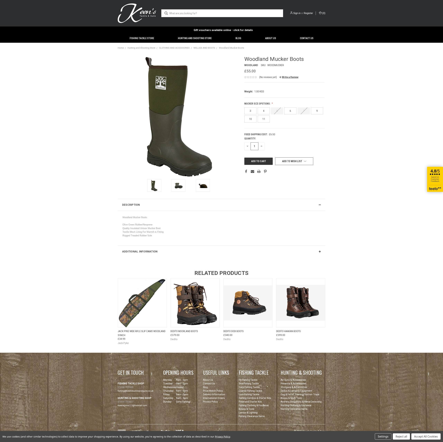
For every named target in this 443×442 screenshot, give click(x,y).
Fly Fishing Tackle (248, 380)
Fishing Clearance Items (252, 416)
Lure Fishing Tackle (249, 394)
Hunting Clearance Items (294, 409)
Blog (238, 38)
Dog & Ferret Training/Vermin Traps (300, 394)
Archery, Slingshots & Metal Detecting (301, 401)
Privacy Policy (210, 401)
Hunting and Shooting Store (195, 38)
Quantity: (250, 138)
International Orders (214, 398)
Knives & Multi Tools (291, 398)
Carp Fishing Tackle (249, 387)
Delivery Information (214, 394)
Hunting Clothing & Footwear (296, 405)
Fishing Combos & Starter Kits (255, 398)
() (323, 13)
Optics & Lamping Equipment (296, 390)
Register (308, 13)
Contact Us (306, 38)
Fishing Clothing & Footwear (254, 405)
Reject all (401, 436)
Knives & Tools (246, 409)
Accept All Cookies (426, 436)
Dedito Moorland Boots (184, 331)
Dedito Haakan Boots (288, 331)
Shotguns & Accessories (294, 387)
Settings (383, 436)
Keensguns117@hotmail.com (132, 405)
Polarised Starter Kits (250, 401)
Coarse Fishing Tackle (250, 390)
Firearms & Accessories (293, 383)
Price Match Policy (213, 390)
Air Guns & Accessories (293, 380)
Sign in (297, 13)
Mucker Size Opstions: (257, 103)
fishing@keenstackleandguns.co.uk (135, 391)
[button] (221, 205)
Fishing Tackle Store (142, 38)
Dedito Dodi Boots (233, 331)
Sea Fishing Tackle (249, 383)
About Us (270, 38)
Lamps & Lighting (248, 412)
